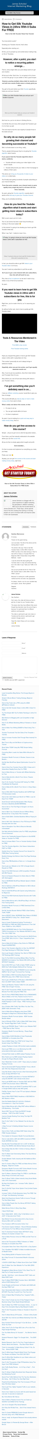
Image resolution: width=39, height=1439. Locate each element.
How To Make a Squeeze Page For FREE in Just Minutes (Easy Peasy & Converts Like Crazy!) (19, 1174)
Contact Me (21, 1432)
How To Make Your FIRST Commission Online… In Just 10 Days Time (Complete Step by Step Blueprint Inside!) (19, 1306)
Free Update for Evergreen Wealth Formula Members (18, 1136)
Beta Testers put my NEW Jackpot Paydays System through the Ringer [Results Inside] (17, 1058)
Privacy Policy (7, 1434)
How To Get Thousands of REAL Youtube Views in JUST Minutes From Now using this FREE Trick (19, 991)
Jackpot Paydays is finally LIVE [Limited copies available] (19, 1046)
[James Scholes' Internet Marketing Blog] (19, 7)
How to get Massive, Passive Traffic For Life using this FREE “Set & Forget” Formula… (18, 986)
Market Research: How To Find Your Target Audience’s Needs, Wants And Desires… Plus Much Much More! (18, 1343)
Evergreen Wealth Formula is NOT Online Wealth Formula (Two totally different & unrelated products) (19, 1169)
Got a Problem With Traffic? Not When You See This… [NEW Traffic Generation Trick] (18, 1007)
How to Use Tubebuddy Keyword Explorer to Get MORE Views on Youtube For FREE (18, 837)
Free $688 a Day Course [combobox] (13, 13)
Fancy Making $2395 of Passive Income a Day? (16, 1254)
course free (16, 438)
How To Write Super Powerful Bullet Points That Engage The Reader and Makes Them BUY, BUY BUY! (18, 1353)
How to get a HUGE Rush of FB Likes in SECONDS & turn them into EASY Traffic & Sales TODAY (19, 981)
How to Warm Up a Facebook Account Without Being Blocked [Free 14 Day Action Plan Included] (17, 813)
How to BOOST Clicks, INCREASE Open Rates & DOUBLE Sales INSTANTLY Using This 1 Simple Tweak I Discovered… (19, 917)
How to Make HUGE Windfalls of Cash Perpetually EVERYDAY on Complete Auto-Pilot (17, 1037)
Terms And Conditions (20, 1434)
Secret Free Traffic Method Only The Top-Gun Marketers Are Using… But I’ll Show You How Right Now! (19, 1378)
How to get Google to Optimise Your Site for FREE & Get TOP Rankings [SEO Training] (19, 954)
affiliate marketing (13, 393)
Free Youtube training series (19, 348)
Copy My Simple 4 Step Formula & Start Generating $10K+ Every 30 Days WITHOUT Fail (19, 1073)
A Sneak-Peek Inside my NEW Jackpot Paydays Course (18, 1054)
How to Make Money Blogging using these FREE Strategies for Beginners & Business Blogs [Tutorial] (17, 1012)
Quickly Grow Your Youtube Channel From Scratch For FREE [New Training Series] (18, 852)
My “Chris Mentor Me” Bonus (10, 1397)
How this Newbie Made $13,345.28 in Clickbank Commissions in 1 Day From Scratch (16, 1102)
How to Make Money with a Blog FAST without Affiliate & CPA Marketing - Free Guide (18, 1107)
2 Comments (18, 19)
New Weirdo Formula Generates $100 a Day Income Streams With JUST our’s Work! (17, 1220)
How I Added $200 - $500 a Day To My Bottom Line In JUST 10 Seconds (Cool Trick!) (18, 1215)
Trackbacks (33, 527)
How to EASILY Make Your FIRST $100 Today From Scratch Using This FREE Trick (17, 1042)
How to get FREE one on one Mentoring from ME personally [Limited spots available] (16, 1050)
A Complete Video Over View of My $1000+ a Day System (19, 1246)
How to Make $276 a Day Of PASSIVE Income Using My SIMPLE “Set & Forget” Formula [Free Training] (18, 971)
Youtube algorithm (19, 193)
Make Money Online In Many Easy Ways (14, 1208)
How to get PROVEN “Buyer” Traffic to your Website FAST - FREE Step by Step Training (19, 1027)
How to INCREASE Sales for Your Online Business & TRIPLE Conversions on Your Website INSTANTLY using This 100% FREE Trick (19, 931)
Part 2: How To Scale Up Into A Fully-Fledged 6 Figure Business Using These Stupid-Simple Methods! (18, 1301)
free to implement (14, 278)
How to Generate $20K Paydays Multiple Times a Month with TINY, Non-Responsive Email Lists (18, 1068)
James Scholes (8, 19)
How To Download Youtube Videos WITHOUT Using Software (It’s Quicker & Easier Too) (17, 1233)
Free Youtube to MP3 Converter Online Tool (15, 1224)
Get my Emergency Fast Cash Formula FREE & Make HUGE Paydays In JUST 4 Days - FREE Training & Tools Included (19, 1001)
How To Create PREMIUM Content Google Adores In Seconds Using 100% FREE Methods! (18, 1413)
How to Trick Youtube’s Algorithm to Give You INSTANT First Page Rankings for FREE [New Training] (18, 949)
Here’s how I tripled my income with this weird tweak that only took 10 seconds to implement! (19, 1393)
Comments (25, 527)
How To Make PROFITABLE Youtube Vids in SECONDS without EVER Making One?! (18, 1281)
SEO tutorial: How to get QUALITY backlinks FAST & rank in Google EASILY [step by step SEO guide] (19, 1087)
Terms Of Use (15, 1436)
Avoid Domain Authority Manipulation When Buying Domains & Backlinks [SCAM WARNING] (17, 803)
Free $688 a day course (19, 345)
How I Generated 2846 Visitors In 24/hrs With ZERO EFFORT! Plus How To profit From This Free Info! (17, 1291)
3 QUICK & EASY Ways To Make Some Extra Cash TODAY (19, 1262)
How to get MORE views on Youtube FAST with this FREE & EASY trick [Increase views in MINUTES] (19, 1082)
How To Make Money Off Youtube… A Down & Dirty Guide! (19, 1315)
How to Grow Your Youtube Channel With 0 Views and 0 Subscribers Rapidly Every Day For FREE (18, 768)
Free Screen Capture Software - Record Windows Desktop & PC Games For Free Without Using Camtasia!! (19, 1228)
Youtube (26, 89)
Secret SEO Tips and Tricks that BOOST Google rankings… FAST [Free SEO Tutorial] (16, 1112)
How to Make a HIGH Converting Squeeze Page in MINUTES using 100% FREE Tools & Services (17, 976)
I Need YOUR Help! (7, 1211)
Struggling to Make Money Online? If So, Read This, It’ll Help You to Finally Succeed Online (18, 1271)
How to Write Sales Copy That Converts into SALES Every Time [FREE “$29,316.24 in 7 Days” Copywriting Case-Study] (19, 938)
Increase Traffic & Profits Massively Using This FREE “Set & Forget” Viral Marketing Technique (19, 1194)
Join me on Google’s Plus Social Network (14, 1405)
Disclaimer (6, 1436)
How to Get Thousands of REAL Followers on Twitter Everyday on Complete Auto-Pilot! (17, 1243)
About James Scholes (10, 1432)
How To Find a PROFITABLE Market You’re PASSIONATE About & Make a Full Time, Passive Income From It (19, 996)
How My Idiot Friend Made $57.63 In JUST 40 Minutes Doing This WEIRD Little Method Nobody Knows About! (18, 1145)
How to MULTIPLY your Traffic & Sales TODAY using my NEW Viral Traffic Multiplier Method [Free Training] (18, 966)
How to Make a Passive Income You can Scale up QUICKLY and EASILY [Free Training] (17, 1401)
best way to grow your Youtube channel (21, 195)
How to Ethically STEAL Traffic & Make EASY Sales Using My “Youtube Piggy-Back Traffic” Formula (19, 1022)
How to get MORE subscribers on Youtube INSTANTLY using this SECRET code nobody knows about (18, 1078)
